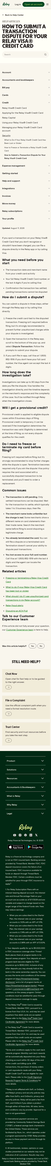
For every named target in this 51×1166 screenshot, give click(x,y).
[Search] (45, 54)
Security (6, 135)
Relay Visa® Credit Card (14, 108)
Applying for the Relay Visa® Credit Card (22, 112)
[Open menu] (47, 4)
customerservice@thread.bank (26, 989)
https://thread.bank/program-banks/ (21, 985)
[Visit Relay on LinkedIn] (31, 835)
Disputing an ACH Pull (17, 610)
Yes (32, 646)
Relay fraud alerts (14, 605)
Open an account (33, 4)
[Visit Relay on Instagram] (20, 835)
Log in (18, 4)
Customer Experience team (19, 629)
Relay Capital (9, 117)
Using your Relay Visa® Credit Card (20, 122)
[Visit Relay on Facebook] (25, 835)
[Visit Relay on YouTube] (14, 835)
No (41, 646)
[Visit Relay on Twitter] (36, 835)
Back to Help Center (14, 15)
